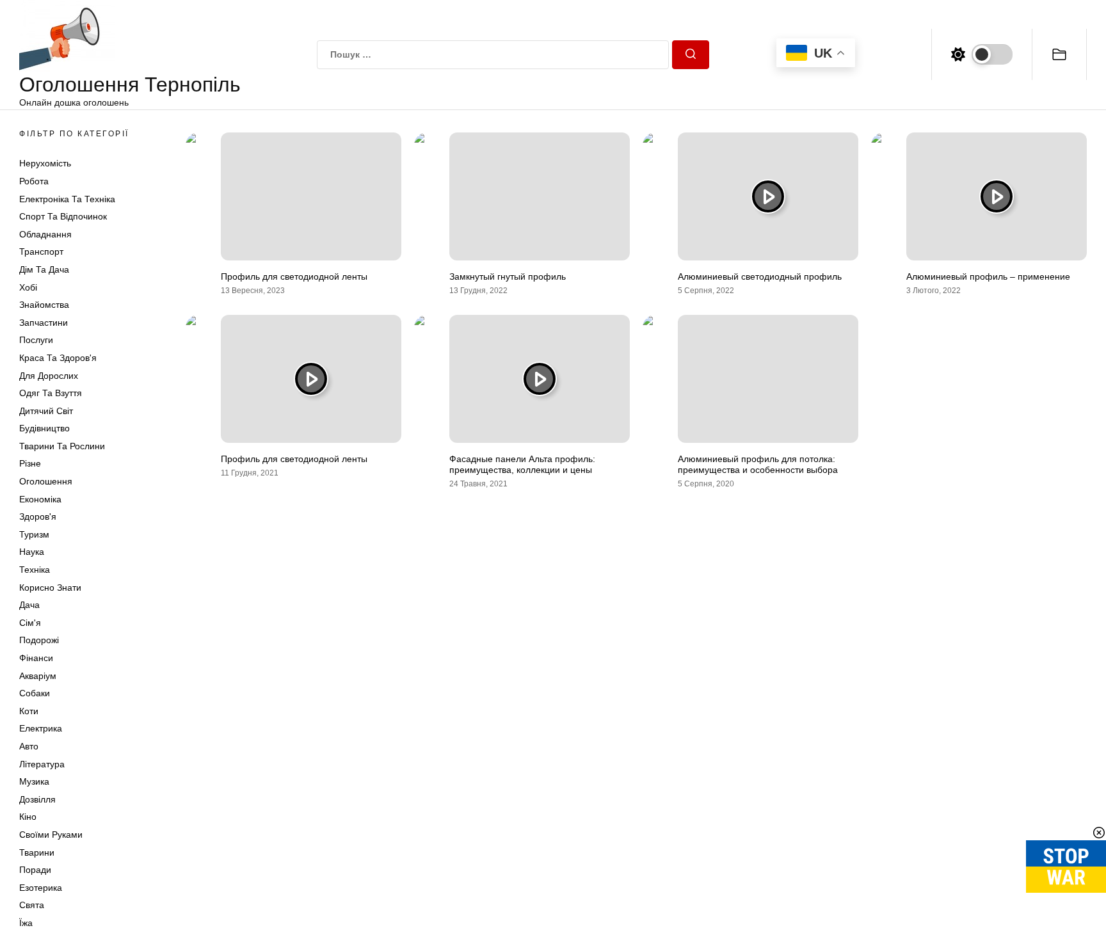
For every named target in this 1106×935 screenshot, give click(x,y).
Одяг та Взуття (50, 393)
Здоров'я (37, 516)
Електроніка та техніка (67, 199)
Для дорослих (48, 376)
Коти (28, 711)
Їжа (26, 923)
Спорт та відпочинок (63, 216)
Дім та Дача (44, 269)
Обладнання (45, 234)
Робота (34, 181)
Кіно (27, 816)
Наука (31, 552)
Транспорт (41, 251)
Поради (35, 870)
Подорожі (39, 640)
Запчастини (43, 322)
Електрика (40, 728)
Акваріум (37, 676)
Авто (28, 746)
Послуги (36, 340)
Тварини (36, 852)
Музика (34, 781)
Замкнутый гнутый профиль (507, 276)
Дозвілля (37, 799)
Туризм (34, 534)
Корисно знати (50, 587)
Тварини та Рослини (62, 446)
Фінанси (36, 658)
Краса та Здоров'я (58, 358)
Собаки (34, 693)
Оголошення (45, 481)
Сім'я (30, 623)
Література (42, 764)
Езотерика (40, 888)
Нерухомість (45, 163)
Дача (29, 605)
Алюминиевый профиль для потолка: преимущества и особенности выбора (758, 464)
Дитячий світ (46, 411)
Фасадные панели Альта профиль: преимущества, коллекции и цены (522, 464)
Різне (30, 463)
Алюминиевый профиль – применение (988, 276)
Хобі (28, 287)
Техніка (34, 569)
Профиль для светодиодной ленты (294, 276)
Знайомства (44, 305)
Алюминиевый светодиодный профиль (760, 276)
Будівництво (44, 428)
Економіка (40, 499)
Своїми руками (51, 834)
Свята (31, 905)
